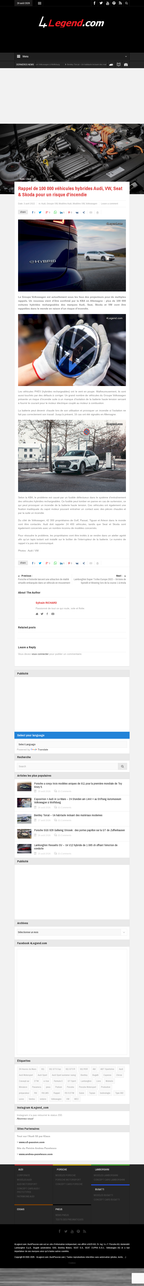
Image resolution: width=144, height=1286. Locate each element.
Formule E (58, 1081)
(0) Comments (64, 791)
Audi (29, 179)
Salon (81, 1092)
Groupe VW (52, 203)
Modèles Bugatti (103, 1195)
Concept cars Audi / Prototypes (28, 1190)
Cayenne (107, 1075)
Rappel (57, 1092)
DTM (36, 1081)
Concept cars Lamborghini (109, 1179)
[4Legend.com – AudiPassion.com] (72, 21)
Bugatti (95, 1075)
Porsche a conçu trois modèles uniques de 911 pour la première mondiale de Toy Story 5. (78, 785)
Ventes (32, 1098)
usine (21, 1098)
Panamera (36, 1087)
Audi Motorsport (26, 1075)
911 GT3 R (70, 1069)
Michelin (109, 1081)
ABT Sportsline (107, 1069)
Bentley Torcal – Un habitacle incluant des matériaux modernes (60, 64)
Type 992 (119, 1092)
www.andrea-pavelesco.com (36, 1154)
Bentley (84, 1075)
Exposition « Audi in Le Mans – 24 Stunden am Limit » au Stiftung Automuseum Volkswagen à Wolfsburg (77, 800)
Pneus (58, 1209)
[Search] (122, 766)
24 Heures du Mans (27, 1069)
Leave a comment (109, 203)
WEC (76, 1098)
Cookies (72, 1262)
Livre (98, 1081)
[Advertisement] (78, 38)
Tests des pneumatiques (69, 1219)
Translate (43, 749)
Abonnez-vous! (25, 1118)
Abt (94, 1069)
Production (105, 1087)
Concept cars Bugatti (107, 1199)
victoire (43, 1098)
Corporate (23, 1175)
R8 (35, 1092)
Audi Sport (42, 1075)
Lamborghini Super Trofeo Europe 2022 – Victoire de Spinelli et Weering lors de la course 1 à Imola (100, 579)
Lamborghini (86, 1081)
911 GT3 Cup (55, 1069)
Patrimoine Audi (25, 1196)
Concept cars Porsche (69, 1184)
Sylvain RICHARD (46, 602)
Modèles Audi (65, 203)
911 (42, 1069)
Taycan (92, 1092)
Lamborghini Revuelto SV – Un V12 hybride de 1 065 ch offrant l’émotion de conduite (75, 846)
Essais (20, 1209)
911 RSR (84, 1069)
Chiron (119, 1075)
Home (22, 179)
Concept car (24, 1081)
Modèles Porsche (65, 1175)
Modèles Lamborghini (106, 1175)
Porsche (70, 1087)
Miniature (23, 1087)
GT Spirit (72, 1081)
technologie (105, 1092)
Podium (58, 1087)
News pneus (62, 1215)
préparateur (24, 1092)
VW (67, 1098)
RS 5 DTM (69, 1092)
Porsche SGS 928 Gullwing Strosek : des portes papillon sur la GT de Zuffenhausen (79, 830)
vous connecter (40, 654)
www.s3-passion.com (31, 1142)
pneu (48, 1087)
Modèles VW (79, 203)
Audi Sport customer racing (64, 1075)
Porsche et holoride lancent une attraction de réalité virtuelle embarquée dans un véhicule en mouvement (44, 579)
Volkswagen (91, 203)
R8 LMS (45, 1092)
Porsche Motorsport (87, 1087)
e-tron (46, 1081)
